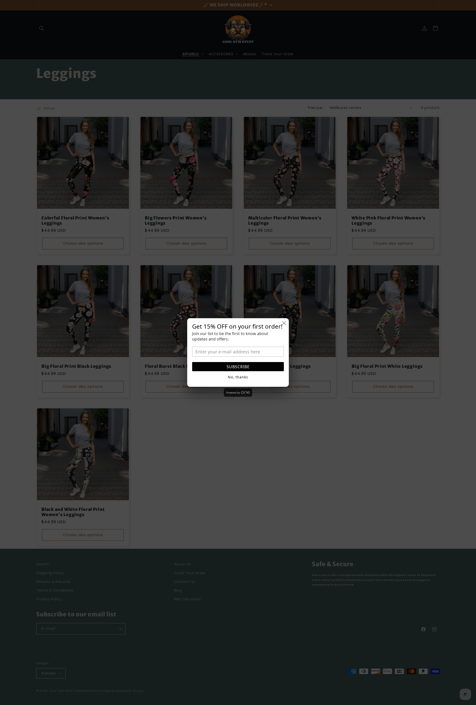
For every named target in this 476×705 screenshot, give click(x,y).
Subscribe (238, 366)
